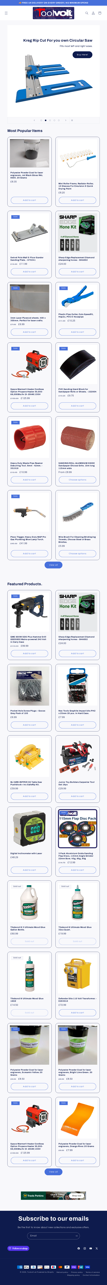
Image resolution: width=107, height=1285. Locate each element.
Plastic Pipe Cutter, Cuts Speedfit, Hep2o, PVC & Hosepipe (76, 315)
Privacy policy (77, 1272)
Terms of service (93, 1272)
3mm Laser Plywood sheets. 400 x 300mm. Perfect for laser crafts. (28, 319)
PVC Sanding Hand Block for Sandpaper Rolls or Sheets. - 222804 (78, 390)
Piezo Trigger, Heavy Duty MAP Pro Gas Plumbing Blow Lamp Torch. (28, 538)
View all (53, 565)
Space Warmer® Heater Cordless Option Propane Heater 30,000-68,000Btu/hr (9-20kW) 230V (27, 391)
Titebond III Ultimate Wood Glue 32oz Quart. (75, 928)
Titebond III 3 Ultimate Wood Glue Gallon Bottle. (27, 928)
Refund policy (62, 1272)
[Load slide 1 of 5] (41, 120)
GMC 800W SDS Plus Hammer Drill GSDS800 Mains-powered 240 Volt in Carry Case (28, 639)
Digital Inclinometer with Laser (26, 853)
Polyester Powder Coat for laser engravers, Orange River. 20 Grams (76, 1145)
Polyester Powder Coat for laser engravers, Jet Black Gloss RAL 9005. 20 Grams (26, 175)
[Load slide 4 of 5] (54, 120)
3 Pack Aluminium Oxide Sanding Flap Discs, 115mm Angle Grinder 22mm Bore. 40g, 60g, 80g (76, 856)
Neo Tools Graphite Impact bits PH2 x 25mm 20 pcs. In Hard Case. (77, 712)
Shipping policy (73, 1275)
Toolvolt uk (31, 1272)
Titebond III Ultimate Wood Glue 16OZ (26, 999)
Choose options (77, 480)
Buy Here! (82, 55)
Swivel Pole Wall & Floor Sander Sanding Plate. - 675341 (26, 258)
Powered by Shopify (45, 1272)
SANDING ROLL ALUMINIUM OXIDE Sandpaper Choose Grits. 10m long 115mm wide (77, 465)
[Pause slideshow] (73, 120)
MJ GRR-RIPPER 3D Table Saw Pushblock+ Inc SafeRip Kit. (26, 783)
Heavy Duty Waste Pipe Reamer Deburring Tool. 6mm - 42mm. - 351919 (26, 465)
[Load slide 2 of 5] (45, 120)
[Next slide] (66, 120)
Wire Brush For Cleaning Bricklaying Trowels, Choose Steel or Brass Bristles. (77, 539)
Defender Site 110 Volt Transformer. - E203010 (78, 999)
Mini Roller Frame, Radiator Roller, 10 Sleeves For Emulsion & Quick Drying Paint (76, 186)
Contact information (91, 1275)
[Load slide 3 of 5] (50, 120)
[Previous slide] (34, 120)
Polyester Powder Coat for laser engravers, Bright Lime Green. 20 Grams (75, 1072)
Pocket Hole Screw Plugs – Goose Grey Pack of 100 (27, 712)
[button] (6, 13)
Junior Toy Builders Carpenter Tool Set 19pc (76, 783)
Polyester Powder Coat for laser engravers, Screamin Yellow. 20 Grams (26, 1072)
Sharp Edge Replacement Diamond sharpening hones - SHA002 (77, 258)
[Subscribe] (76, 1235)
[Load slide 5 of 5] (59, 120)
